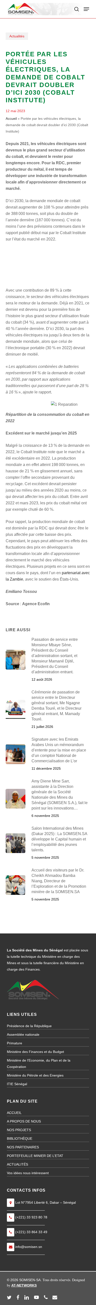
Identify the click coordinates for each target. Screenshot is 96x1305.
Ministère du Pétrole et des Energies (35, 1075)
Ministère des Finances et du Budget (35, 1052)
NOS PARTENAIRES (23, 1147)
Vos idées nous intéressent (28, 1173)
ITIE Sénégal (17, 1084)
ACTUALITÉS (17, 1164)
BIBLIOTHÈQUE (19, 1138)
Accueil (11, 118)
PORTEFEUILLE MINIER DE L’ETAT (35, 1156)
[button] (86, 9)
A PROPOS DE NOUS (24, 1121)
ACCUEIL (14, 1113)
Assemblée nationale (23, 1034)
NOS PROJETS (19, 1130)
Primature (14, 1043)
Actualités (16, 36)
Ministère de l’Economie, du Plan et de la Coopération (38, 1063)
